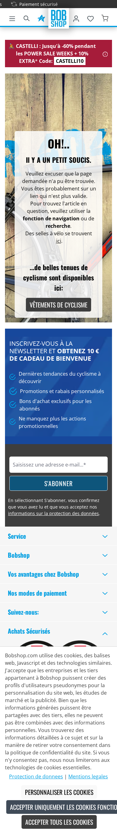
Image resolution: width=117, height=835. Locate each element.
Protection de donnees (36, 776)
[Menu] (12, 17)
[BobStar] (41, 17)
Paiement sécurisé (33, 4)
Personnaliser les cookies (59, 792)
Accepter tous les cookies (59, 822)
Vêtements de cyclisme (58, 304)
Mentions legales (88, 776)
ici (58, 240)
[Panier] (105, 17)
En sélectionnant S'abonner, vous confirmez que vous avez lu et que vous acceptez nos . (54, 506)
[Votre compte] (76, 17)
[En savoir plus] (105, 53)
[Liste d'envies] (90, 17)
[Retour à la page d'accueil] (58, 17)
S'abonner (58, 483)
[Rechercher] (26, 17)
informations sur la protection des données (53, 513)
